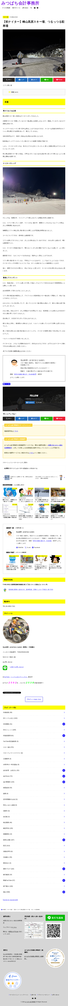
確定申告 (8, 828)
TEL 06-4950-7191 (9, 606)
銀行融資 (7, 874)
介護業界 (7, 759)
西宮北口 (7, 863)
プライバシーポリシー (44, 994)
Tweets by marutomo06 (10, 900)
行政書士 (7, 857)
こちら (16, 431)
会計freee (7, 776)
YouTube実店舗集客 (11, 741)
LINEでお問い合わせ (17, 667)
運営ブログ (8, 869)
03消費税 (7, 724)
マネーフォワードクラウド (13, 753)
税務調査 (7, 834)
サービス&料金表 (6, 7)
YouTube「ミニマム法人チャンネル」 (16, 677)
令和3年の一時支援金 (11, 764)
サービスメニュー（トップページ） (19, 994)
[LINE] (37, 8)
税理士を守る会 (13, 931)
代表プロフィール (16, 7)
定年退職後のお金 (10, 799)
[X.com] (39, 402)
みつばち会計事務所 (20, 3)
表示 (16, 92)
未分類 (6, 816)
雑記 (6, 892)
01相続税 (7, 712)
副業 (5, 793)
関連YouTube (9, 880)
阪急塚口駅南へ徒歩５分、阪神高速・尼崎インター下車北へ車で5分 (31, 589)
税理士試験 (8, 840)
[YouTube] (35, 8)
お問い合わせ (25, 7)
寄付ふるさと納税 (10, 805)
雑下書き (8, 886)
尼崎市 (6, 811)
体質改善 (7, 787)
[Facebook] (30, 402)
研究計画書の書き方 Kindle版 (24, 374)
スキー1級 (5, 17)
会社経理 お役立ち (11, 770)
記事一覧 (33, 994)
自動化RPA (8, 851)
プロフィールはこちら (34, 699)
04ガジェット (9, 730)
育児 (6, 845)
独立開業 (7, 822)
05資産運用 (8, 735)
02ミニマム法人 (10, 718)
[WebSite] (19, 547)
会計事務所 (8, 782)
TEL (31, 7)
